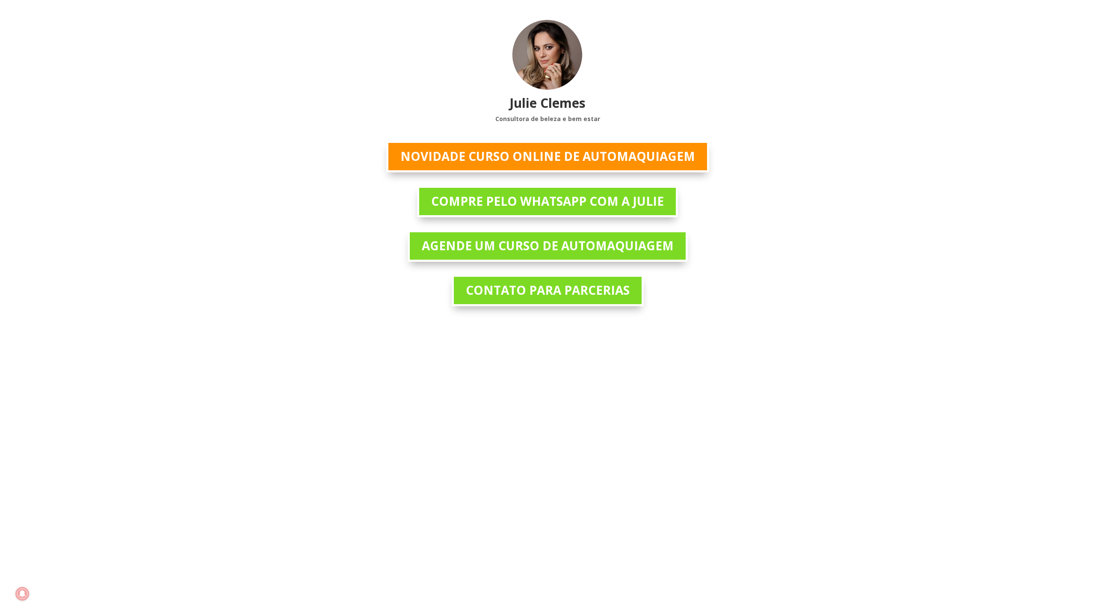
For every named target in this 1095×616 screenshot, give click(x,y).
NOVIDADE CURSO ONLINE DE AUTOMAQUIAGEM (547, 156)
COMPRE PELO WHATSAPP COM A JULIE (547, 201)
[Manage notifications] (22, 594)
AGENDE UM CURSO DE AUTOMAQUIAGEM (548, 245)
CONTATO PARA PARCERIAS (548, 290)
